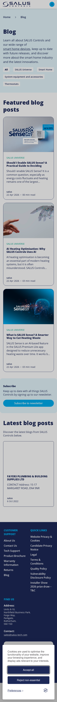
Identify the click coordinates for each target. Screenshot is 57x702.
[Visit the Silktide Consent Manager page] (45, 690)
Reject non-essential (28, 680)
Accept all (28, 670)
